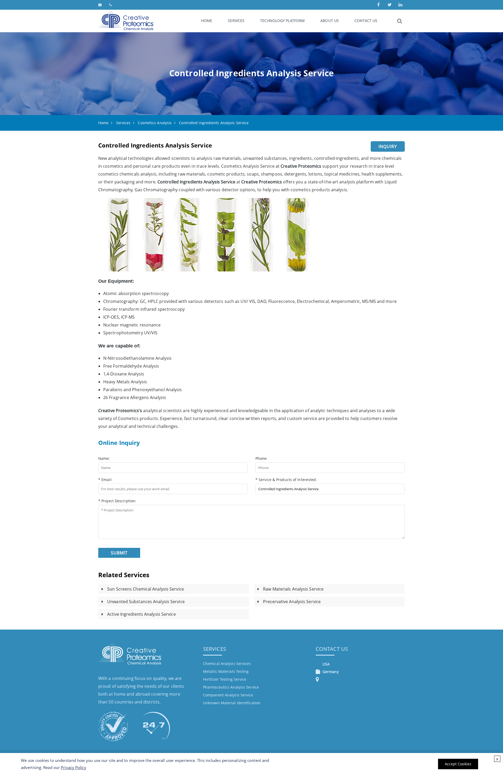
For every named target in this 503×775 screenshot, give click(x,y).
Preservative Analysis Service (292, 601)
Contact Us (365, 20)
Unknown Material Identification (231, 702)
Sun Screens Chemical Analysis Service (145, 589)
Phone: (261, 458)
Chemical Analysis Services (227, 663)
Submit (119, 553)
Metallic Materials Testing (226, 671)
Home (206, 20)
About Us (329, 20)
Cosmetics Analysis (155, 122)
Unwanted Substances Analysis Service (146, 601)
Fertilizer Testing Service (225, 679)
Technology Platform (282, 20)
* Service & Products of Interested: (286, 479)
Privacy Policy (73, 767)
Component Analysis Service (228, 694)
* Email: (105, 479)
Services (236, 20)
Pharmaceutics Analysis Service (231, 687)
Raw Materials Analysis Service (293, 589)
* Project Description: (117, 500)
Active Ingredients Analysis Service (141, 614)
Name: (104, 458)
